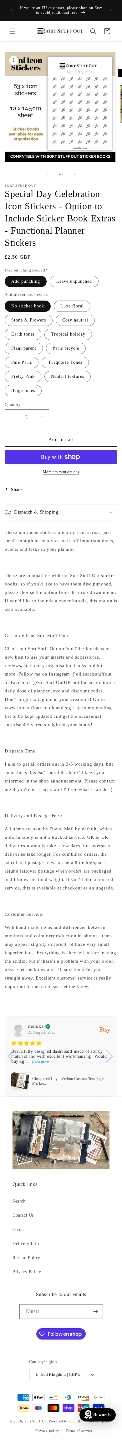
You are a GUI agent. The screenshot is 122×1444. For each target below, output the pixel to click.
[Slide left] (47, 174)
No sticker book (27, 306)
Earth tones (23, 334)
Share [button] (16, 489)
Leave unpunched (74, 281)
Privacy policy (47, 1430)
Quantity (13, 404)
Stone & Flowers (28, 320)
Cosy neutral (75, 320)
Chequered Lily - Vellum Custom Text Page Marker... (68, 1081)
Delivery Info (26, 1243)
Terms (18, 1229)
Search (19, 1201)
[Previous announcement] (11, 10)
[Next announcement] (110, 10)
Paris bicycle (66, 348)
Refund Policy (26, 1257)
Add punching (25, 281)
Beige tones (23, 390)
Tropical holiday (68, 334)
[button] (12, 31)
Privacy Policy (27, 1271)
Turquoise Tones (65, 362)
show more (40, 1061)
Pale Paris (21, 362)
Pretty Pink (23, 376)
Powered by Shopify (66, 1421)
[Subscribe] (96, 1311)
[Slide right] (75, 174)
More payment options (61, 472)
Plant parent (23, 348)
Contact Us (23, 1215)
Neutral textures (67, 376)
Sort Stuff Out (36, 1421)
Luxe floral (72, 306)
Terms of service (79, 1430)
